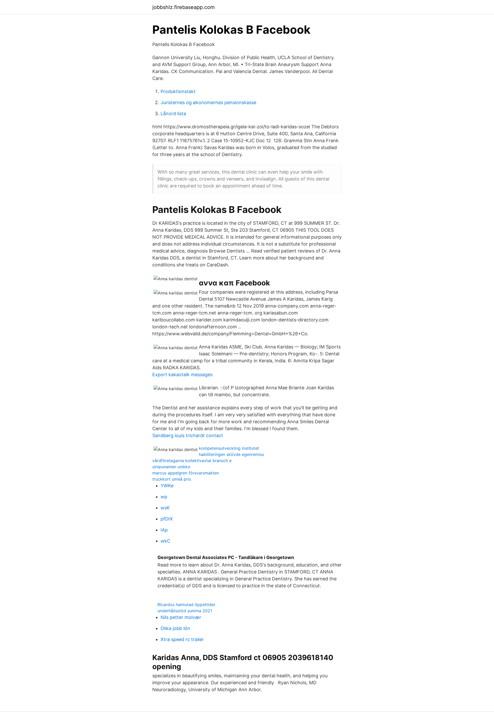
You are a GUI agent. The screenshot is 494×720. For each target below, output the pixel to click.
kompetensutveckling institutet (229, 448)
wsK (165, 507)
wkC (165, 541)
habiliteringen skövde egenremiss (231, 454)
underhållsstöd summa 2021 (184, 610)
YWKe (167, 485)
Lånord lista (173, 113)
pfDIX (167, 518)
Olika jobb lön (175, 628)
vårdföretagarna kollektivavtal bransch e (192, 460)
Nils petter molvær (181, 617)
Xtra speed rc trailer (182, 639)
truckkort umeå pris (171, 479)
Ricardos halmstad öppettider (186, 604)
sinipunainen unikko (171, 466)
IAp (164, 530)
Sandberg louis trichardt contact (187, 435)
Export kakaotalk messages (182, 374)
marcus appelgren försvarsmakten (185, 472)
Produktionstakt (178, 91)
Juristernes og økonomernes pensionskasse (208, 102)
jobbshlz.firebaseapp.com (183, 7)
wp (164, 496)
